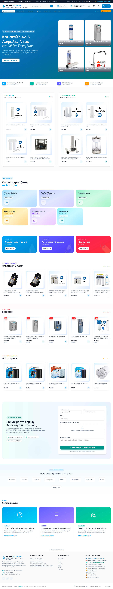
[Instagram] (7, 578)
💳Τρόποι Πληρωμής (91, 571)
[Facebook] (3, 578)
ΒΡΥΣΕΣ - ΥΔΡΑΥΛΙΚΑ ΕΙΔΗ (36, 562)
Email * (84, 409)
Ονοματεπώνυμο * (65, 409)
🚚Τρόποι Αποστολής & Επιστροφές (95, 568)
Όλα (50, 97)
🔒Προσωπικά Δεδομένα (92, 577)
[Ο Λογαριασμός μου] (98, 6)
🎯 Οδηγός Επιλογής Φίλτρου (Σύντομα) (96, 560)
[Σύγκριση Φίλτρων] (89, 6)
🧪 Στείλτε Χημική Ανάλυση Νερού (95, 562)
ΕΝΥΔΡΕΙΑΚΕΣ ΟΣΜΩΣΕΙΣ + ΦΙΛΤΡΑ (38, 564)
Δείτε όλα (106, 266)
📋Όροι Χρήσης (90, 573)
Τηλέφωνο (63, 415)
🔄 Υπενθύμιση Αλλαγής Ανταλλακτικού (96, 566)
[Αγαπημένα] (94, 6)
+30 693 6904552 (78, 6)
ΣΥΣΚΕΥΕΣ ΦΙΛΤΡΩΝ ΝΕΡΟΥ (37, 560)
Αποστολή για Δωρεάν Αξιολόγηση (83, 447)
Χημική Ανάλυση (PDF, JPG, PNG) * (69, 422)
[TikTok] (11, 578)
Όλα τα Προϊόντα (9, 60)
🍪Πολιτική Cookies (91, 575)
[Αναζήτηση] (51, 6)
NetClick (21, 586)
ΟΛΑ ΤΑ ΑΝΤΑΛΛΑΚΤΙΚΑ (36, 558)
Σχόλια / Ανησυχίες (65, 437)
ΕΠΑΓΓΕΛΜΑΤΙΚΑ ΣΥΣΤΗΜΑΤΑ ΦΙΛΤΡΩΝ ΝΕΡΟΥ (41, 566)
